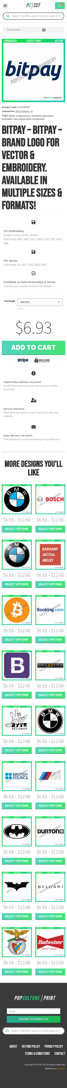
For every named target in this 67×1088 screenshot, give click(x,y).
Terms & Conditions (37, 1053)
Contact (59, 1053)
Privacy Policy (53, 1046)
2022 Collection (23, 111)
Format (9, 301)
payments (36, 115)
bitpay (12, 115)
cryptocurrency (23, 115)
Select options (16, 528)
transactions (38, 118)
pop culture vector (22, 118)
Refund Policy (31, 1046)
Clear (20, 308)
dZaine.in (60, 1068)
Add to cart (33, 347)
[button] (5, 6)
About (13, 1046)
